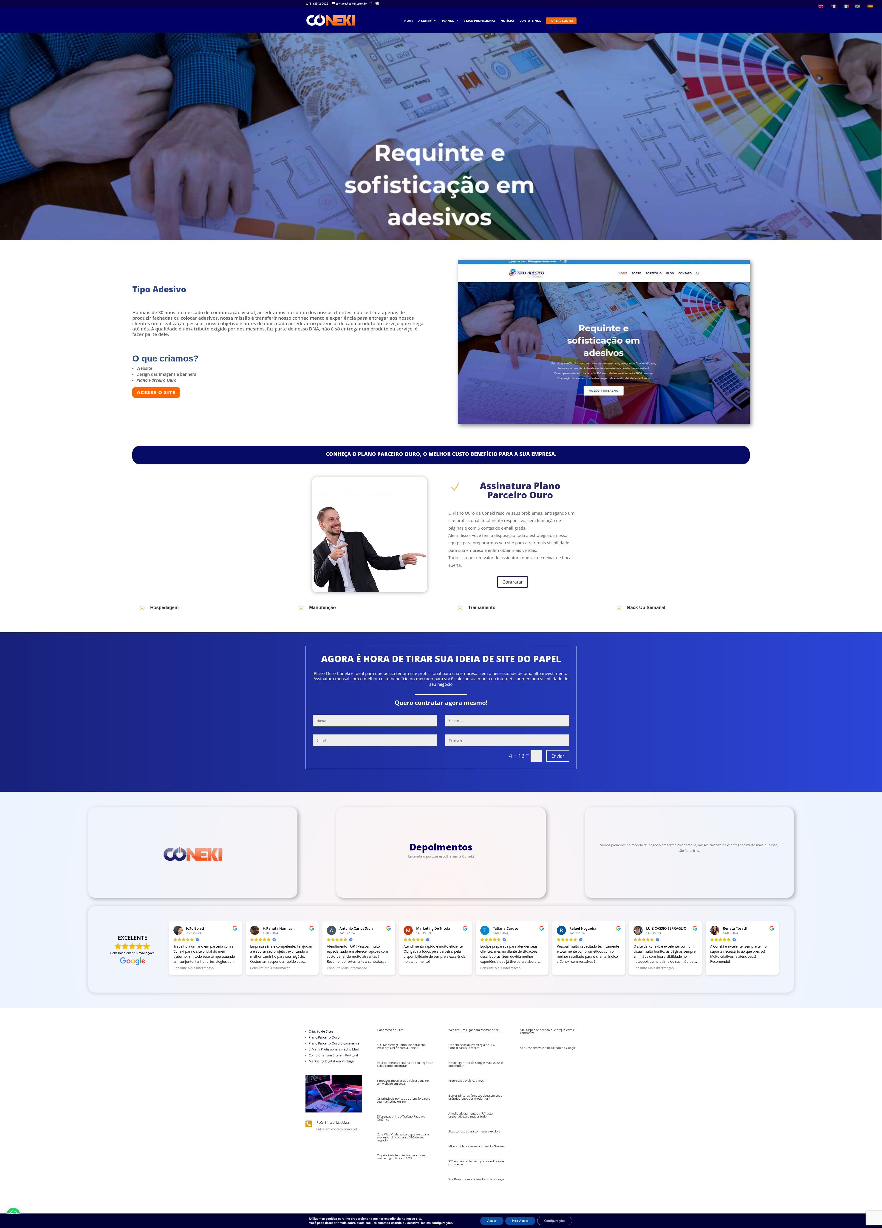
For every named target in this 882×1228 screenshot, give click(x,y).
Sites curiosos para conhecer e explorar (475, 1131)
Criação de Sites (321, 1031)
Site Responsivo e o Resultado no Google (476, 1179)
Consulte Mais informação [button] (193, 968)
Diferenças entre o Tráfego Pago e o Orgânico (401, 1117)
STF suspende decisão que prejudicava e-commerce (476, 1162)
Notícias (507, 21)
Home (408, 21)
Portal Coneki (561, 21)
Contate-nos (530, 21)
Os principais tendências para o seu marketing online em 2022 (401, 1156)
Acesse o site (156, 392)
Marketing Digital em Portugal (332, 1061)
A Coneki (425, 21)
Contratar (512, 582)
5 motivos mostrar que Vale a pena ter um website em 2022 (403, 1082)
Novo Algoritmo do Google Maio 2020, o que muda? (475, 1064)
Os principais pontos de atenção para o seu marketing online (403, 1100)
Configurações (554, 1221)
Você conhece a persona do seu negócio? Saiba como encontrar (405, 1064)
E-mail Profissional (479, 21)
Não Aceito (520, 1221)
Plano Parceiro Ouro (324, 1037)
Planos (448, 21)
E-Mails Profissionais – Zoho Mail (334, 1049)
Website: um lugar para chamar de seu (474, 1030)
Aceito (492, 1221)
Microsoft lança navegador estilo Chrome (476, 1146)
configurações (442, 1223)
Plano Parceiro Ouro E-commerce (334, 1043)
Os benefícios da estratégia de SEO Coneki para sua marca (471, 1046)
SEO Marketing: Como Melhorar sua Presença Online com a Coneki (401, 1046)
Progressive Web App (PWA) (467, 1080)
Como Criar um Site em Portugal (333, 1055)
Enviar (557, 756)
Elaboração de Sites (390, 1030)
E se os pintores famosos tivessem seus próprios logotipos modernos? (475, 1097)
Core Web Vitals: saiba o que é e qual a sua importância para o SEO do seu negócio (403, 1137)
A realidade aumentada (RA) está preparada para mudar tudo (470, 1114)
